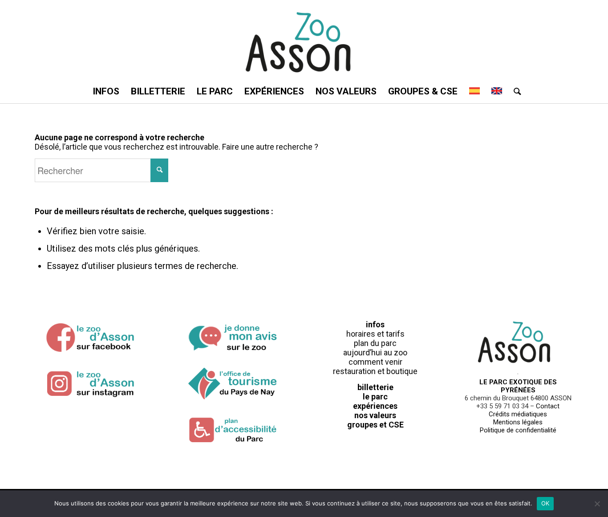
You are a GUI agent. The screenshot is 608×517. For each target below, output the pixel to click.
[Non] (596, 503)
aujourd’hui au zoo (375, 352)
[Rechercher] (514, 91)
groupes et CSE (375, 424)
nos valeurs (375, 415)
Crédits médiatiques (518, 414)
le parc (375, 396)
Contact (547, 406)
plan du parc (375, 343)
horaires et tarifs (375, 333)
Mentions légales (518, 422)
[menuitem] (106, 91)
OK (545, 503)
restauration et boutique (375, 371)
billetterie (375, 387)
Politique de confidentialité (518, 430)
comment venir (375, 361)
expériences (375, 406)
